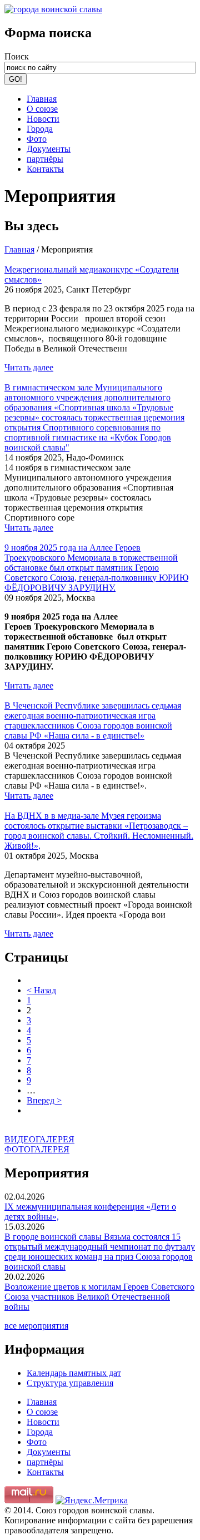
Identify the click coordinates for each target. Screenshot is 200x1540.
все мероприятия (36, 1325)
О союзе (42, 108)
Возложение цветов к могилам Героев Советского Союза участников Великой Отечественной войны (99, 1296)
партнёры (45, 159)
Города (40, 128)
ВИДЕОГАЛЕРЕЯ (39, 1139)
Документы (49, 148)
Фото (37, 138)
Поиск (16, 56)
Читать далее (28, 367)
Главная (42, 98)
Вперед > (44, 1100)
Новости (43, 118)
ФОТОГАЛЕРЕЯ (36, 1149)
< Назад (41, 990)
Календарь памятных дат (74, 1373)
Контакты (45, 169)
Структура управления (70, 1383)
